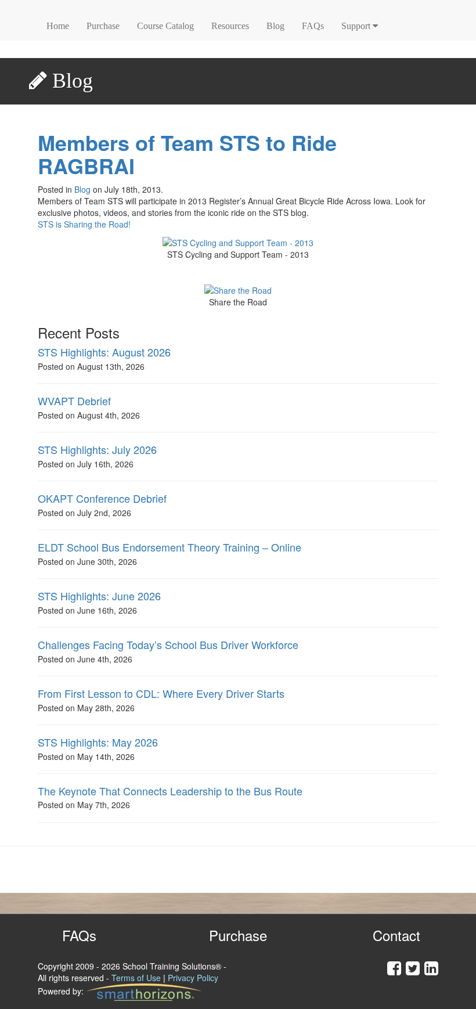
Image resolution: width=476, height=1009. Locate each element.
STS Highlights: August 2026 (104, 351)
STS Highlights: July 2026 (97, 449)
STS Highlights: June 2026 (99, 595)
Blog (275, 26)
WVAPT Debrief (74, 400)
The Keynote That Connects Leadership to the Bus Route (170, 790)
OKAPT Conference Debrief (102, 498)
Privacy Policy (193, 977)
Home (57, 26)
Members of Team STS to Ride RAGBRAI (187, 154)
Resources (230, 26)
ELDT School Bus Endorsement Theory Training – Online (169, 546)
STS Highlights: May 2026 (98, 741)
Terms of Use (136, 977)
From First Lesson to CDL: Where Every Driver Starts (161, 693)
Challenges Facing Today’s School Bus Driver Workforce (168, 644)
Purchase (103, 26)
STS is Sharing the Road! (84, 224)
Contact (396, 935)
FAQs (313, 26)
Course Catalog (165, 26)
